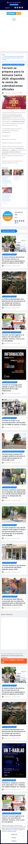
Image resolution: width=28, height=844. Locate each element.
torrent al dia (7, 93)
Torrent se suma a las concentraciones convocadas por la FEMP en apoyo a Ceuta (14, 422)
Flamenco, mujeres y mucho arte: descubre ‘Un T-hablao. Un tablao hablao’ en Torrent (14, 785)
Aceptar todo (14, 834)
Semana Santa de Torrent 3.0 (17, 176)
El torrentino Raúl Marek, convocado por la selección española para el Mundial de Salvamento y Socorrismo (13, 602)
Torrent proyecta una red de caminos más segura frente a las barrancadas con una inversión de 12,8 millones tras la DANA (14, 531)
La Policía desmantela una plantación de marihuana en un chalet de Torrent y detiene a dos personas (13, 302)
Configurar (14, 840)
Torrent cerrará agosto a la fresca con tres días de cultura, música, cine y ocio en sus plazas (13, 338)
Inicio (3, 54)
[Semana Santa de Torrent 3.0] (18, 172)
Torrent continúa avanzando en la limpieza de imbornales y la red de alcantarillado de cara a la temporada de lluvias (14, 494)
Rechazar (14, 837)
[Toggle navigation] (14, 19)
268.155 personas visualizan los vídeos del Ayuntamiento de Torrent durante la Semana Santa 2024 (7, 179)
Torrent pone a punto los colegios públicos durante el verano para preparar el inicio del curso (13, 457)
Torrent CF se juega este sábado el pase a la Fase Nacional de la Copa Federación (12, 388)
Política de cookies (12, 831)
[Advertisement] (14, 35)
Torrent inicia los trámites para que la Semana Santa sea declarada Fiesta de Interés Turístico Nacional (6, 197)
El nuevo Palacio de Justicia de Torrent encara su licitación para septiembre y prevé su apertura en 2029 (13, 260)
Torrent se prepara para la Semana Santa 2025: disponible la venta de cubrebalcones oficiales (13, 58)
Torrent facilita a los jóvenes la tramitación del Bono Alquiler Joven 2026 (14, 567)
